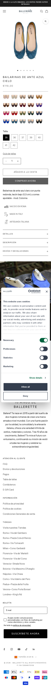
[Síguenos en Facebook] (4, 649)
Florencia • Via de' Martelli (15, 553)
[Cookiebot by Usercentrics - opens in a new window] (30, 291)
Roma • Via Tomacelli (13, 543)
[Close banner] (47, 292)
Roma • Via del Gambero (15, 533)
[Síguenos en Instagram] (11, 649)
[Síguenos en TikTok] (26, 649)
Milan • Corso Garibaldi (14, 548)
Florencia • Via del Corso (15, 558)
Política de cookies (12, 508)
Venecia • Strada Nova (14, 563)
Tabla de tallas (10, 479)
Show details (35, 378)
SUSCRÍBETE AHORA (25, 633)
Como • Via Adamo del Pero (16, 579)
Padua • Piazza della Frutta (15, 584)
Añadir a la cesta (25, 172)
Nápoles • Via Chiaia (13, 574)
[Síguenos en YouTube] (19, 649)
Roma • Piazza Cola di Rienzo (17, 538)
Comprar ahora (25, 180)
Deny (25, 396)
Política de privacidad (13, 503)
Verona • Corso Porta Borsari (17, 589)
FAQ (5, 464)
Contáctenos (9, 484)
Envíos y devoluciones (14, 469)
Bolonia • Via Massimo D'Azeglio (19, 568)
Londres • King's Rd (12, 594)
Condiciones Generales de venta (19, 514)
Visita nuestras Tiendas (14, 527)
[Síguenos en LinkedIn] (33, 649)
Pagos (6, 474)
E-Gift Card (8, 489)
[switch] (44, 349)
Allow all (25, 387)
